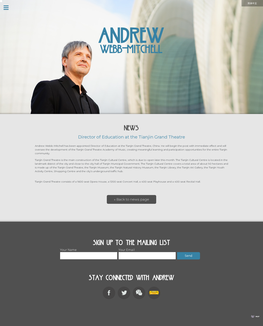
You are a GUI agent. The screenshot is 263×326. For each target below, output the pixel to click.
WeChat (139, 293)
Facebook (109, 293)
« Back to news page (131, 199)
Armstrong (154, 293)
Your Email (127, 250)
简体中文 (252, 3)
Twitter (124, 293)
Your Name (68, 250)
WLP (257, 316)
